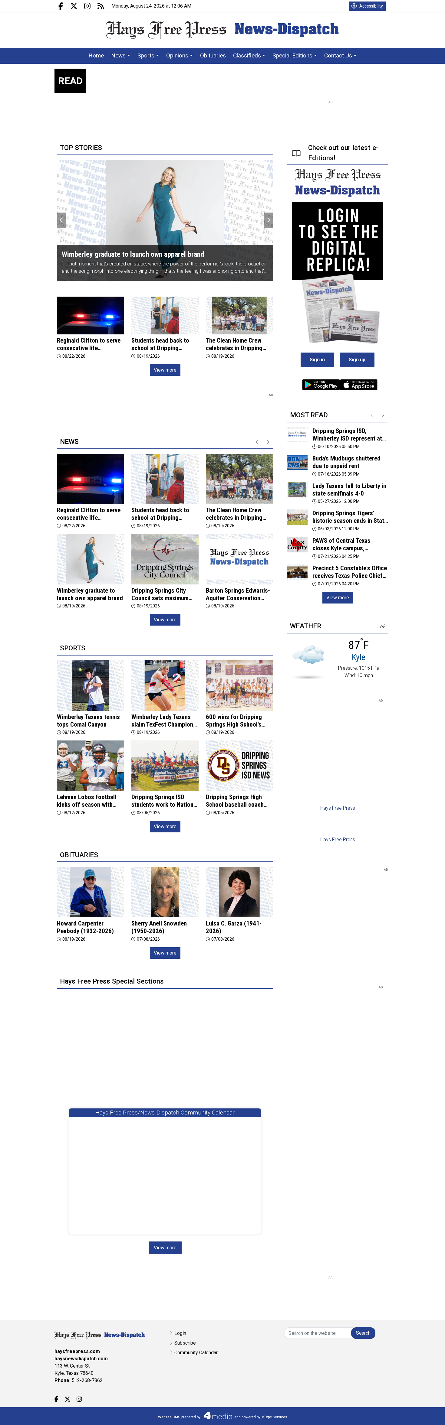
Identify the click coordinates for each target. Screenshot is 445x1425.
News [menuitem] (118, 55)
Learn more (394, 1414)
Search (363, 1333)
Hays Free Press (337, 808)
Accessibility (371, 6)
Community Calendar (196, 1352)
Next (268, 220)
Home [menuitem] (96, 55)
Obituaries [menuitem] (213, 55)
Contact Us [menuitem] (338, 55)
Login (180, 1333)
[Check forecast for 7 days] (308, 662)
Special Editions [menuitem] (292, 55)
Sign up (357, 360)
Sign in (317, 360)
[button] (382, 626)
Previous (61, 220)
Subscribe (185, 1343)
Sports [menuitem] (145, 55)
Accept (424, 1414)
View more (165, 370)
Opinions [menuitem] (177, 55)
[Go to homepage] (222, 30)
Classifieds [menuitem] (247, 55)
